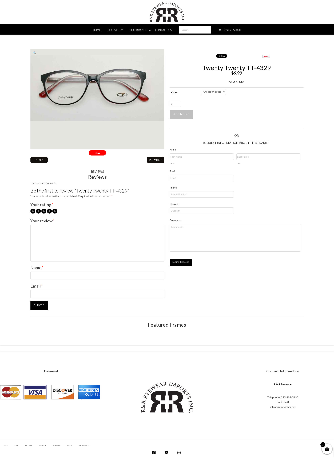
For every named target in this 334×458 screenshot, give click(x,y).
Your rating (41, 204)
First (172, 163)
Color (174, 92)
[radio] (32, 211)
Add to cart (181, 114)
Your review (42, 220)
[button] (34, 53)
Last (239, 163)
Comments (176, 220)
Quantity (175, 203)
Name (36, 267)
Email (36, 285)
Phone (173, 187)
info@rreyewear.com (282, 406)
